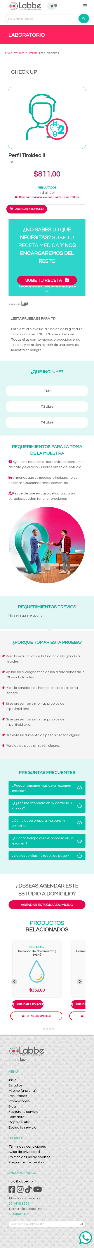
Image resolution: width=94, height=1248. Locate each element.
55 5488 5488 (19, 1214)
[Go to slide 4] (50, 1029)
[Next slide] (80, 982)
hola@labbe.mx (21, 1181)
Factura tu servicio (23, 1111)
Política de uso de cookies (29, 1157)
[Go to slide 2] (44, 1029)
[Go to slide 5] (53, 1029)
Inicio (13, 1080)
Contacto (16, 1117)
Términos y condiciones (27, 1146)
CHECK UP (31, 53)
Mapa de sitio (19, 1122)
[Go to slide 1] (41, 1029)
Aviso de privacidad (24, 1152)
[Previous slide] (14, 982)
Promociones (19, 1101)
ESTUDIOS (19, 53)
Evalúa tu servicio (22, 1127)
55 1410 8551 (19, 1203)
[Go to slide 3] (47, 1029)
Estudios (16, 1085)
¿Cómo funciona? (23, 1090)
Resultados (18, 1096)
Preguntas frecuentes (26, 1162)
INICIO (8, 53)
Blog (12, 1106)
